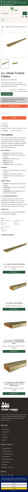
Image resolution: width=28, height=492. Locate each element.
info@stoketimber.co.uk (8, 4)
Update (14, 118)
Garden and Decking (7, 459)
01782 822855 (23, 3)
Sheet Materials (6, 456)
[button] (1, 31)
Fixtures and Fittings (7, 454)
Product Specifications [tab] (16, 130)
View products (14, 272)
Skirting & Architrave (7, 467)
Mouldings (4, 464)
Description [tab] (5, 130)
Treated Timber (9, 27)
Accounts (4, 434)
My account (5, 437)
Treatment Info (6, 432)
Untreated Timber (7, 451)
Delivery (4, 440)
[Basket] (26, 16)
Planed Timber (6, 462)
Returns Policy (5, 429)
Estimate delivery (14, 106)
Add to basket (7, 94)
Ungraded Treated (20, 27)
